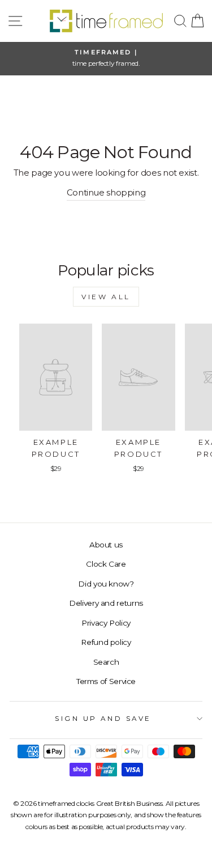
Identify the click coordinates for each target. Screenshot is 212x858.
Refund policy (106, 642)
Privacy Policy (106, 622)
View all (106, 296)
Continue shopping (106, 193)
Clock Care (106, 563)
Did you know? (105, 583)
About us (106, 544)
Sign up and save (103, 719)
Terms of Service (106, 681)
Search (106, 661)
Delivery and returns (106, 603)
